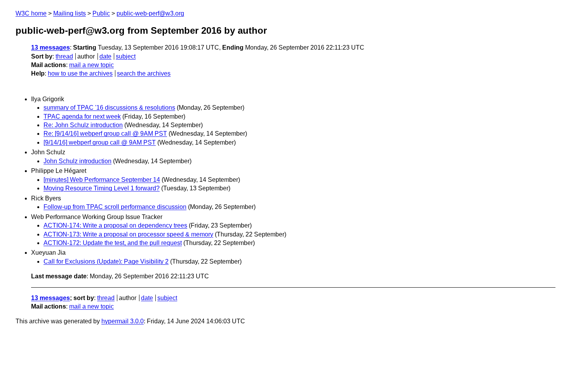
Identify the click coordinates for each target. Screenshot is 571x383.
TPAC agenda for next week (82, 116)
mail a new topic (91, 65)
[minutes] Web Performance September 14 (102, 179)
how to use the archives (80, 73)
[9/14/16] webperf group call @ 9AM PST (100, 142)
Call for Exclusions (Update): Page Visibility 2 (106, 261)
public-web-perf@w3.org (150, 13)
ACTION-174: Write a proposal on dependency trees (115, 225)
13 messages (50, 47)
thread (64, 56)
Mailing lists (69, 13)
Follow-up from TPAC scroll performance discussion (115, 207)
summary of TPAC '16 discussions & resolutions (109, 107)
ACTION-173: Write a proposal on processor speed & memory (128, 234)
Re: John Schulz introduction (83, 125)
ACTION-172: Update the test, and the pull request (113, 243)
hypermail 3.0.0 (122, 321)
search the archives (144, 73)
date (105, 56)
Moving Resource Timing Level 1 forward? (102, 188)
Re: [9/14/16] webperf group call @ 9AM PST (105, 133)
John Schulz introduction (77, 161)
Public (101, 13)
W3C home (31, 13)
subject (126, 56)
